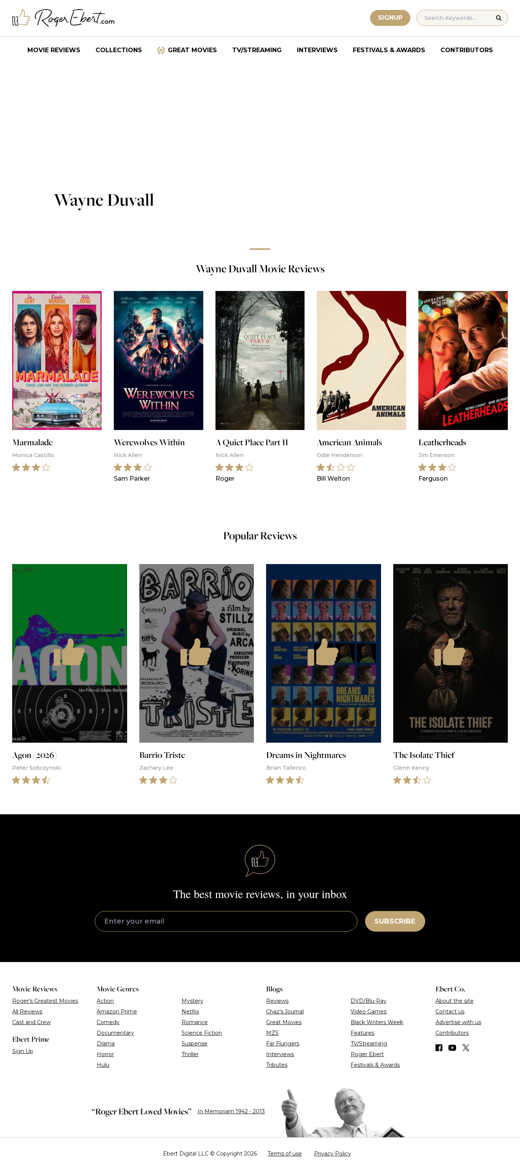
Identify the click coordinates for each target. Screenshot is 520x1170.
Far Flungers (282, 1043)
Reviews (277, 1000)
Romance (195, 1022)
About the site (454, 1000)
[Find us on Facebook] (438, 1047)
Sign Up (22, 1051)
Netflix (190, 1011)
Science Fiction (202, 1032)
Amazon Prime (117, 1011)
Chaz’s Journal (285, 1011)
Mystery (192, 1000)
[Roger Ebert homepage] (63, 18)
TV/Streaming (257, 50)
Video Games (368, 1011)
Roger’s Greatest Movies (45, 1000)
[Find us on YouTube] (452, 1048)
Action (105, 1000)
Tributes (276, 1064)
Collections (119, 50)
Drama (106, 1043)
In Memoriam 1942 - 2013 (231, 1111)
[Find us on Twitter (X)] (466, 1047)
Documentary (115, 1032)
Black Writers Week (377, 1022)
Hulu (103, 1064)
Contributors (466, 50)
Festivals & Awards (389, 50)
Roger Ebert (367, 1054)
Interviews (317, 50)
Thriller (190, 1054)
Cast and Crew (31, 1022)
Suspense (194, 1043)
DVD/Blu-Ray (368, 1000)
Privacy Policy (332, 1153)
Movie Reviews (53, 50)
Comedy (108, 1022)
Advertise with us (458, 1022)
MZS (272, 1032)
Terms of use (285, 1153)
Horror (105, 1054)
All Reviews (27, 1011)
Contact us (449, 1011)
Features (362, 1032)
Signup (390, 17)
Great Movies (192, 50)
